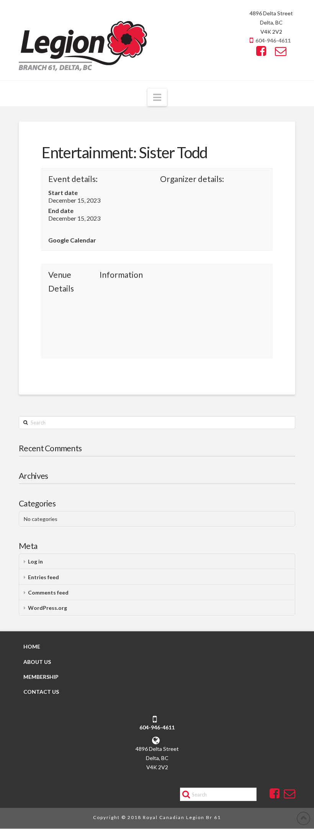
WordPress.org (47, 608)
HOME (31, 647)
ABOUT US (37, 662)
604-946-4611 (273, 40)
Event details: (73, 178)
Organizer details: (192, 178)
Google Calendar (72, 240)
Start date (63, 192)
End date (61, 210)
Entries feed (43, 577)
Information (121, 274)
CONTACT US (41, 691)
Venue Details (61, 281)
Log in (35, 561)
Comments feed (48, 592)
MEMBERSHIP (41, 676)
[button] (157, 97)
